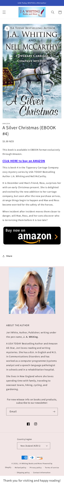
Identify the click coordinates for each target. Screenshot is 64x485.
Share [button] (9, 255)
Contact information (41, 472)
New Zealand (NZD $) (30, 445)
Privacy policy (36, 467)
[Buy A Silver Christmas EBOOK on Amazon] (32, 246)
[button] (4, 12)
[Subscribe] (54, 411)
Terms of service (52, 467)
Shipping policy (23, 472)
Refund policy (21, 467)
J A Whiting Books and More (30, 463)
